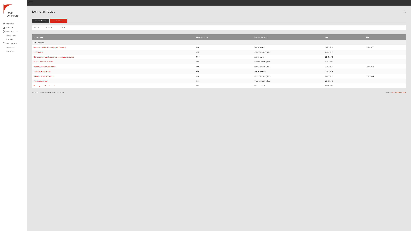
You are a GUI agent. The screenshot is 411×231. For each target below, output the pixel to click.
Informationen (40, 21)
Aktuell (36, 28)
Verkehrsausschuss (41, 81)
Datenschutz (10, 51)
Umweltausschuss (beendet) (44, 76)
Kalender (9, 28)
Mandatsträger (11, 35)
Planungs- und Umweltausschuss (46, 86)
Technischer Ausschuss (42, 71)
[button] (13, 31)
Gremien (9, 39)
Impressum (10, 47)
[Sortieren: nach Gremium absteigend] (42, 37)
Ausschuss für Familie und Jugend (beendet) (50, 47)
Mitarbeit (58, 21)
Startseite (10, 24)
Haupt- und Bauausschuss (43, 62)
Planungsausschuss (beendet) (44, 67)
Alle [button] (62, 28)
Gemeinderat (38, 52)
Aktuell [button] (48, 28)
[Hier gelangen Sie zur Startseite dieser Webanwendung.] (13, 10)
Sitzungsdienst (399, 92)
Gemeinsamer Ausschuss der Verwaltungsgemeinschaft (54, 57)
